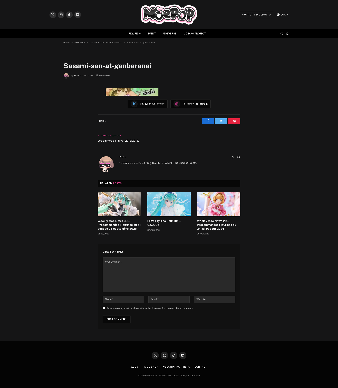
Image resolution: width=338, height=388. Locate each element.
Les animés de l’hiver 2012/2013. (118, 140)
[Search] (287, 34)
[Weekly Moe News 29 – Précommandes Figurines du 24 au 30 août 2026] (218, 204)
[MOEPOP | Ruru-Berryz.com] (169, 14)
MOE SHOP (151, 366)
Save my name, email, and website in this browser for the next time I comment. (150, 308)
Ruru (76, 75)
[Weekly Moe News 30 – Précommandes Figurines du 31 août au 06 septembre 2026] (119, 204)
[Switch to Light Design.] (282, 33)
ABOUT (135, 366)
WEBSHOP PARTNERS (176, 366)
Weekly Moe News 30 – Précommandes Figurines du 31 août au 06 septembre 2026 (119, 224)
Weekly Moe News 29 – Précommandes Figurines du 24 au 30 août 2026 (216, 224)
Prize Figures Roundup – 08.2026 (164, 223)
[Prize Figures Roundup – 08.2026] (169, 204)
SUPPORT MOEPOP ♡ (256, 14)
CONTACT (201, 366)
